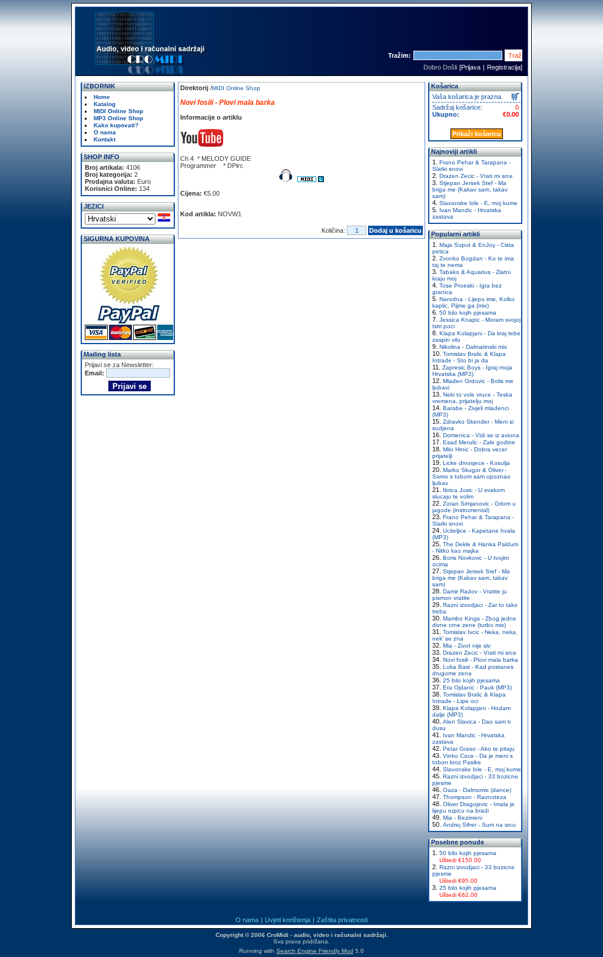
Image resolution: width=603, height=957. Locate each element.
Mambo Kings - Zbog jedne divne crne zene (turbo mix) (474, 621)
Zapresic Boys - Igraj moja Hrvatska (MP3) (472, 370)
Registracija (504, 67)
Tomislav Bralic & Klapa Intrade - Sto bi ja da (469, 357)
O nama (247, 919)
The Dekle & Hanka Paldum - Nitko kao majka (475, 547)
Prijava (471, 67)
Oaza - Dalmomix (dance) (477, 790)
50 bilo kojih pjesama (467, 312)
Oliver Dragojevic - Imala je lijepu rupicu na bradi (473, 807)
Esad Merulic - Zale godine (479, 442)
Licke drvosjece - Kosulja (476, 463)
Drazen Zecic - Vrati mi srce (476, 176)
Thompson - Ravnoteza (474, 797)
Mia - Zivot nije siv (467, 645)
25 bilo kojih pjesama (471, 680)
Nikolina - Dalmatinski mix (473, 347)
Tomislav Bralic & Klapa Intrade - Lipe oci (469, 697)
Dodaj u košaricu (395, 230)
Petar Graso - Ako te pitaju (479, 748)
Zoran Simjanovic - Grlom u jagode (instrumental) (474, 506)
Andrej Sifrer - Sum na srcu (479, 824)
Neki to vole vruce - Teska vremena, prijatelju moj (472, 397)
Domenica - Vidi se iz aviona (481, 435)
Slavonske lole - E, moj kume (478, 203)
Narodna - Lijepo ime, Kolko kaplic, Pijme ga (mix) (473, 302)
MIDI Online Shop (236, 88)
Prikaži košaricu (476, 133)
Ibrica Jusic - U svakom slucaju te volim (468, 493)
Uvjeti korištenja (287, 919)
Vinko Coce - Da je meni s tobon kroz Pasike (472, 759)
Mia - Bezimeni (462, 817)
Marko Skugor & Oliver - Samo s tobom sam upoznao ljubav (471, 476)
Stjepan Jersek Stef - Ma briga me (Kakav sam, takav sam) (470, 189)
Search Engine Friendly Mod (314, 951)
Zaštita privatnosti (342, 919)
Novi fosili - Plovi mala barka (480, 659)
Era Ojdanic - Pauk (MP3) (477, 687)
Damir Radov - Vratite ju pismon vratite (469, 594)
